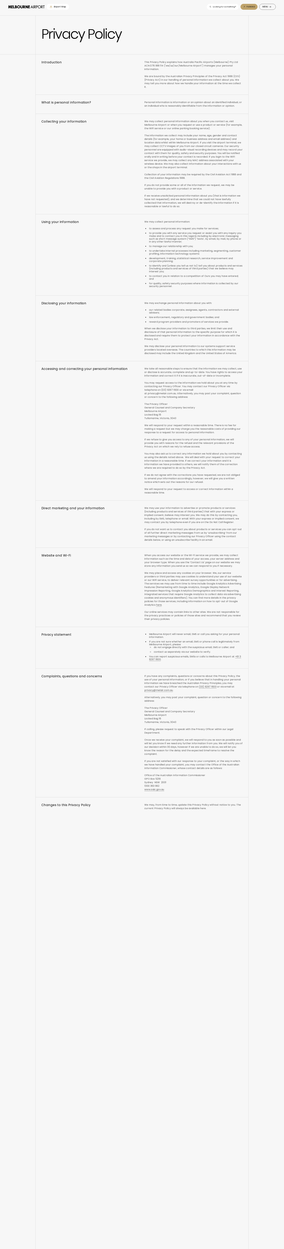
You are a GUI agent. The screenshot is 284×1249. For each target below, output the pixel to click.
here (159, 605)
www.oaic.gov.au (154, 789)
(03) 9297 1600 (207, 686)
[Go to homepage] (26, 6)
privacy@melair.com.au (158, 690)
